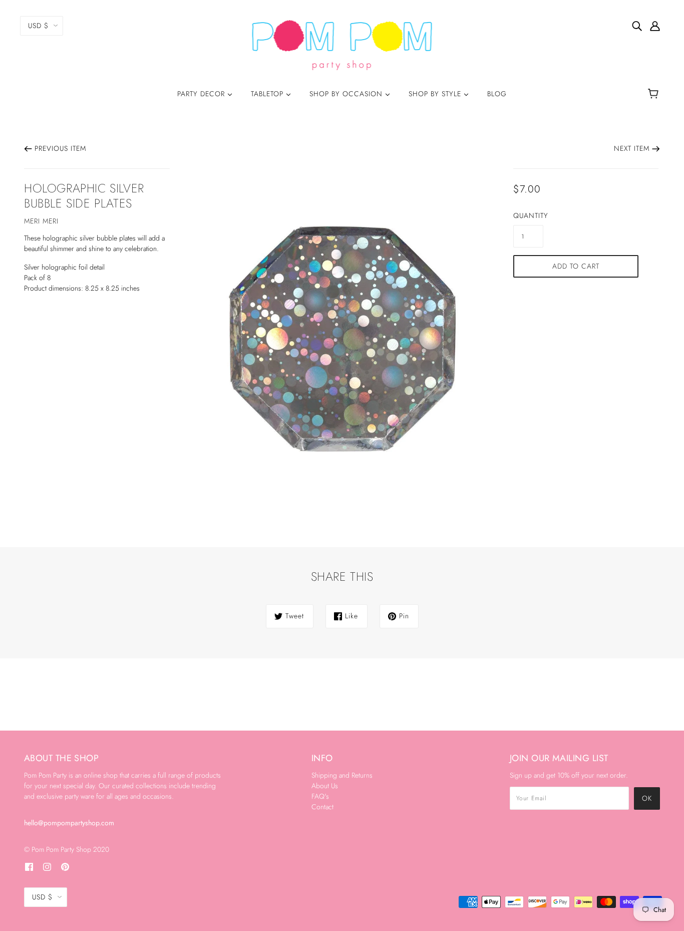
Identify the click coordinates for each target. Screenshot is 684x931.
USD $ (38, 26)
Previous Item (60, 148)
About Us (324, 786)
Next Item (631, 148)
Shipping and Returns (342, 775)
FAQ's (320, 796)
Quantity (528, 215)
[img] (637, 25)
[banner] (342, 44)
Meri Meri (41, 221)
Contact (322, 807)
